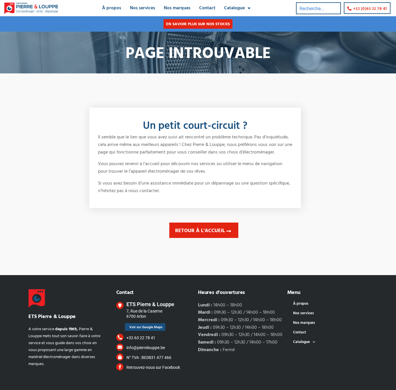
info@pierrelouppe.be (145, 347)
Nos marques (177, 8)
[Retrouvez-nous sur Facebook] (119, 367)
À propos (111, 8)
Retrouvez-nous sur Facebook (153, 367)
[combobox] (318, 8)
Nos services (142, 8)
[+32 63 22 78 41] (119, 337)
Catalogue (234, 8)
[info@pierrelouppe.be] (119, 347)
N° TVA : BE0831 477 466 (148, 357)
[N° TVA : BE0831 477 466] (119, 357)
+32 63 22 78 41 (140, 337)
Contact (207, 8)
